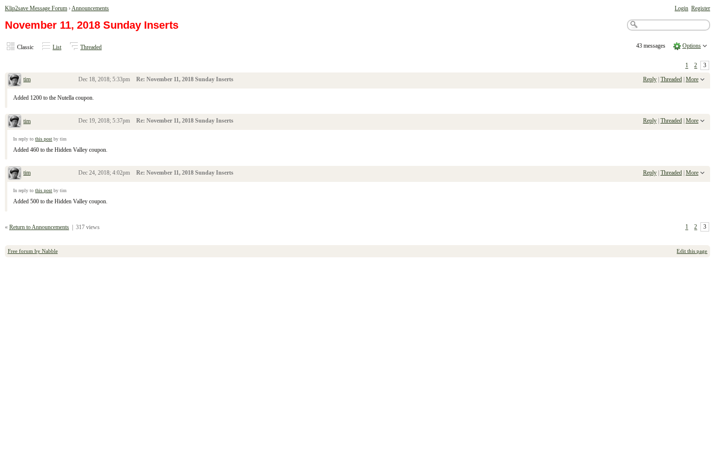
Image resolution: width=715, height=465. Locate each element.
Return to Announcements (39, 227)
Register (700, 8)
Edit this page (692, 251)
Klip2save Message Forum (36, 8)
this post (43, 139)
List (57, 47)
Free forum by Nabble (33, 251)
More (692, 79)
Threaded (91, 47)
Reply (650, 79)
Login (681, 8)
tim (27, 79)
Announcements (90, 8)
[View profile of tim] (14, 80)
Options (691, 45)
